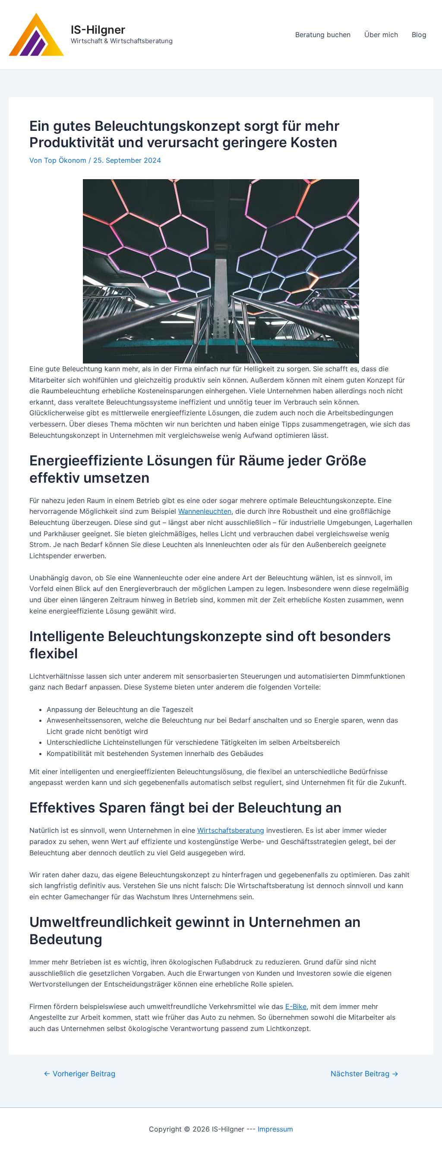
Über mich (381, 34)
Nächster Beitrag (364, 1073)
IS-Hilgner (98, 29)
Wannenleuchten (204, 511)
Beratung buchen (322, 34)
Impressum (275, 1129)
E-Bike (295, 1006)
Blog (419, 34)
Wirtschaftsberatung (230, 830)
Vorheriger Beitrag (79, 1073)
